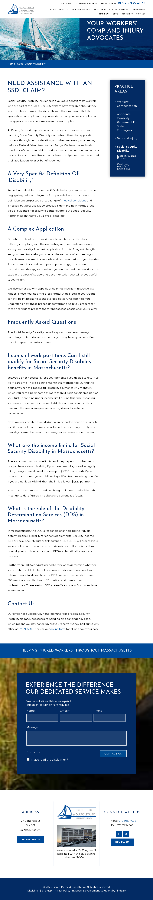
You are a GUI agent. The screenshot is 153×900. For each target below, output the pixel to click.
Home (53, 9)
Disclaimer (33, 752)
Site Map (47, 890)
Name (30, 710)
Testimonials (138, 9)
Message (32, 727)
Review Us (122, 842)
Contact (140, 14)
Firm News (104, 14)
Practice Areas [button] (80, 9)
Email (64, 710)
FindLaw (121, 890)
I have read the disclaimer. (49, 759)
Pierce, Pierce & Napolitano (68, 887)
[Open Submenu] (140, 102)
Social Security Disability (127, 148)
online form (58, 629)
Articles (98, 9)
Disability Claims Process (126, 157)
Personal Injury (127, 138)
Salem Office (30, 839)
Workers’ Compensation (127, 104)
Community (127, 14)
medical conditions (73, 200)
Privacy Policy (62, 890)
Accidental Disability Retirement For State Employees (127, 122)
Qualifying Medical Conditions (123, 166)
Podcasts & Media (118, 9)
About (62, 9)
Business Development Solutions (92, 890)
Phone (98, 710)
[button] (149, 878)
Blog (115, 14)
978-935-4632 (133, 3)
